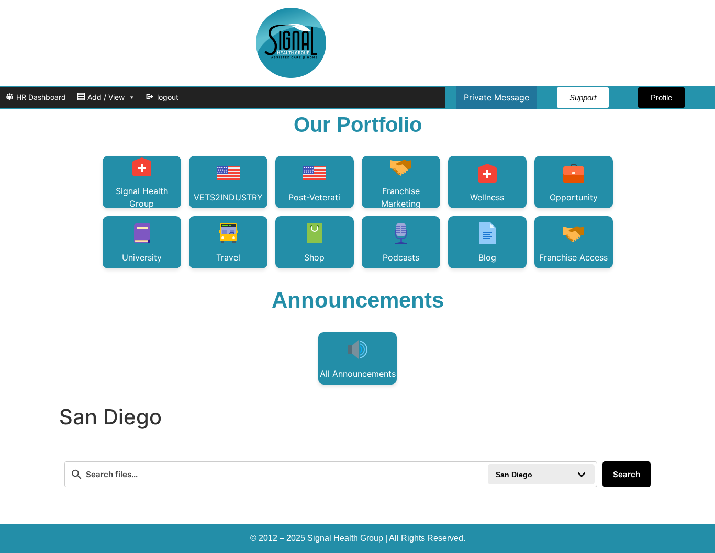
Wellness (487, 197)
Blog (487, 257)
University (142, 257)
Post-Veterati (314, 197)
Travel (228, 257)
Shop (314, 257)
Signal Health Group (142, 197)
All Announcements (358, 373)
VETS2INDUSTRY (228, 197)
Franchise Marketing (401, 197)
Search (626, 474)
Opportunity (574, 197)
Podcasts (401, 257)
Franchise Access (573, 257)
